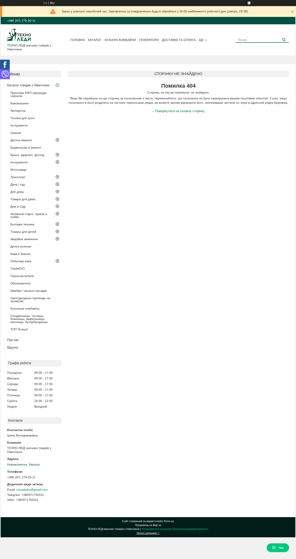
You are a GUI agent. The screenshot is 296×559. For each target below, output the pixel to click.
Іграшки (15, 132)
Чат (281, 547)
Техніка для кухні (22, 118)
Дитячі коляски (20, 246)
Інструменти (19, 125)
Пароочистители (22, 276)
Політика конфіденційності (191, 529)
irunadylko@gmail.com (32, 489)
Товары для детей (23, 231)
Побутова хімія (20, 261)
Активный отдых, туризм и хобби (28, 215)
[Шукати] (284, 40)
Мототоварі (18, 169)
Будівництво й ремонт (25, 147)
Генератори (149, 40)
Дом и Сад (17, 206)
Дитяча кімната (21, 140)
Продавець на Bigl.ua (148, 525)
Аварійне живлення (24, 239)
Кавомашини (19, 103)
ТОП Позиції (19, 329)
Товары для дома (22, 199)
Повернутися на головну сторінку (180, 111)
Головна (77, 40)
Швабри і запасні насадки (28, 290)
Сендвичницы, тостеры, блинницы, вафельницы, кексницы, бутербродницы (29, 319)
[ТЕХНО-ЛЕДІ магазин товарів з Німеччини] (19, 34)
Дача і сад (17, 184)
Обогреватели (20, 283)
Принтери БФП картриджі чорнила (28, 94)
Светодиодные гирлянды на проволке (30, 299)
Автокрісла (18, 110)
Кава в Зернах (20, 254)
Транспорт (17, 177)
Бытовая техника (22, 224)
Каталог (94, 40)
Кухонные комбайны (24, 308)
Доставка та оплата (179, 40)
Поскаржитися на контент (157, 529)
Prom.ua (169, 521)
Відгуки (12, 347)
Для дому (17, 191)
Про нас (13, 340)
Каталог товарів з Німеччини (28, 85)
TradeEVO (17, 268)
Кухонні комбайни (120, 40)
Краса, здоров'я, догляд (27, 155)
